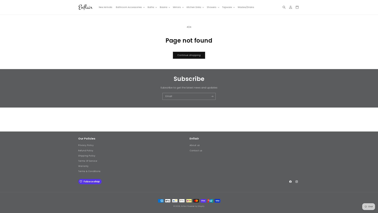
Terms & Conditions (89, 171)
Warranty (83, 166)
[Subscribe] (212, 96)
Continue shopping (189, 55)
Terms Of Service (87, 160)
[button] (130, 7)
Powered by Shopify (196, 206)
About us (195, 145)
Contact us (196, 150)
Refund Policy (85, 150)
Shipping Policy (86, 155)
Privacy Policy (86, 145)
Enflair (184, 206)
